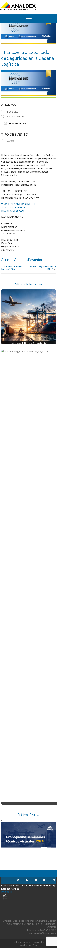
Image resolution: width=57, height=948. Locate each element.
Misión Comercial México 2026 (11, 267)
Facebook (27, 880)
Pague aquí (6, 891)
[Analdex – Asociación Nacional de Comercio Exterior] (18, 9)
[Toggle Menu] (29, 18)
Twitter (18, 880)
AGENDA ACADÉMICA (13, 207)
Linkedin (44, 880)
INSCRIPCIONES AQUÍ (13, 210)
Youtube (36, 880)
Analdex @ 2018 (28, 945)
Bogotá (10, 140)
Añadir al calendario (17, 123)
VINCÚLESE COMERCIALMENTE (18, 204)
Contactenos (7, 880)
